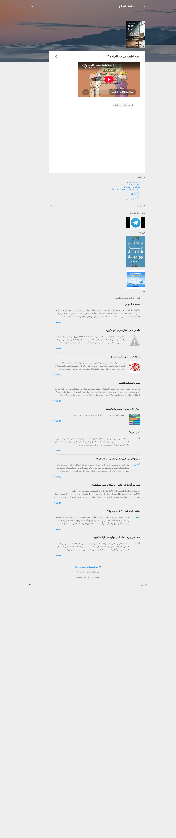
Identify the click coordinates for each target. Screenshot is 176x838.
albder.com (135, 194)
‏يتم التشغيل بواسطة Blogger (86, 567)
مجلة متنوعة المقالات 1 (130, 184)
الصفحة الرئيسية (133, 182)
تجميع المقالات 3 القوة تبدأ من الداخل (125, 189)
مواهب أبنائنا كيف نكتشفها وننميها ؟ (123, 511)
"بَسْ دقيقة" (134, 432)
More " (57, 322)
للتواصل (137, 191)
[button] (55, 57)
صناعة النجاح (127, 6)
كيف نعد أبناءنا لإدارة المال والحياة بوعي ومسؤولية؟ (116, 484)
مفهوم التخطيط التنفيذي (129, 382)
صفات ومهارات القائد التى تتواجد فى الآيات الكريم (117, 537)
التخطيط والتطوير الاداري (123, 105)
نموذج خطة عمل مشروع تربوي (125, 356)
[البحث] (32, 7)
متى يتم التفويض (132, 304)
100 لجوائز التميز (133, 198)
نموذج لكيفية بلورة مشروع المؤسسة (123, 409)
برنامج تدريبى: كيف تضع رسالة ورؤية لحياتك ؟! (118, 458)
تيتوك (138, 196)
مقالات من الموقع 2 (132, 187)
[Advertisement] (39, 52)
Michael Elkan (81, 572)
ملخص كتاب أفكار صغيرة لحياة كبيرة (123, 330)
